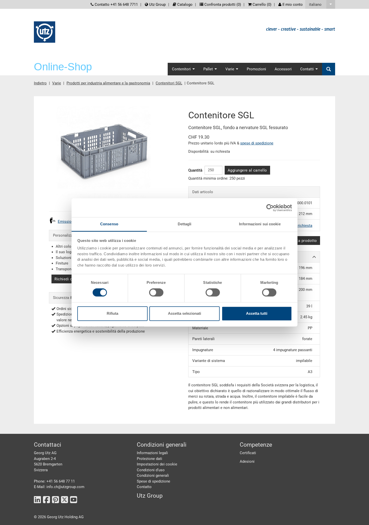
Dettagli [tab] (185, 224)
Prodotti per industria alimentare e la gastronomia (108, 83)
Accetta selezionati (184, 313)
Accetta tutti (256, 313)
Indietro (40, 83)
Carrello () (261, 4)
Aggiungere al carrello (247, 170)
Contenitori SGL (169, 83)
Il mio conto (292, 4)
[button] (320, 4)
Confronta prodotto (299, 240)
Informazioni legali (152, 453)
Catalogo (184, 4)
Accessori (283, 69)
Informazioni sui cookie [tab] (259, 224)
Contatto (144, 487)
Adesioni (247, 461)
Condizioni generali (153, 475)
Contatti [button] (307, 69)
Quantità (195, 170)
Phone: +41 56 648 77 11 (54, 481)
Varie (56, 83)
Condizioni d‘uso (151, 470)
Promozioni (256, 69)
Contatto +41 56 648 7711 (116, 4)
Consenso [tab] (109, 224)
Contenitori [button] (181, 69)
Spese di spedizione (153, 481)
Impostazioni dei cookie (157, 464)
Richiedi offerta (68, 279)
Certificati (248, 453)
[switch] (156, 293)
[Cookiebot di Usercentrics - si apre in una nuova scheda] (270, 208)
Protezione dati (149, 458)
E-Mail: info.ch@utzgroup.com (59, 487)
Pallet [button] (208, 69)
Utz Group (157, 4)
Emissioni (66, 221)
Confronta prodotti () (222, 4)
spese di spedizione (256, 143)
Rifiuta (112, 313)
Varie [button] (229, 69)
